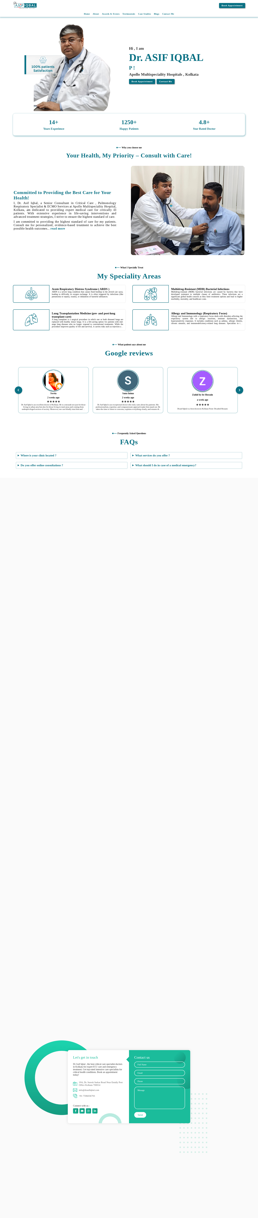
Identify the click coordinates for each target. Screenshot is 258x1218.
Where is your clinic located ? (38, 455)
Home (87, 14)
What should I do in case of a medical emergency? (165, 465)
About (96, 14)
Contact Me (168, 14)
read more (57, 228)
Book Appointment (232, 5)
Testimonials (128, 14)
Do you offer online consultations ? (42, 465)
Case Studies (144, 14)
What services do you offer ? (152, 455)
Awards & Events (110, 14)
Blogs (156, 14)
